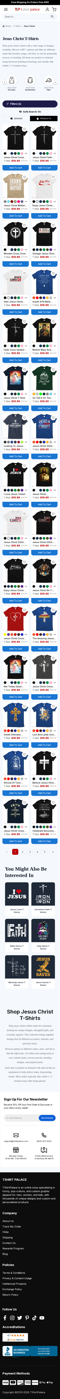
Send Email (47, 1118)
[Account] (47, 10)
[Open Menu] (5, 10)
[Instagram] (12, 1318)
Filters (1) (15, 104)
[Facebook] (4, 1318)
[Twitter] (19, 1318)
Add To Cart (15, 167)
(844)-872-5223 (44, 1141)
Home (8, 26)
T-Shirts (17, 26)
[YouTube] (41, 1318)
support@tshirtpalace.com (16, 1141)
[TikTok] (34, 1318)
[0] (54, 10)
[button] (24, 129)
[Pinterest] (27, 1318)
